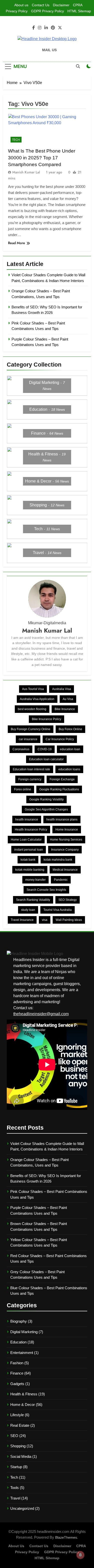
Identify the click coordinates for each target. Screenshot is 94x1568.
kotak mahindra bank (58, 859)
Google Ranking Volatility (46, 799)
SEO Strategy (67, 900)
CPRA (77, 5)
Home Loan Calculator (26, 839)
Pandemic (61, 879)
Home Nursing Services (66, 839)
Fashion (16, 1363)
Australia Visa (61, 689)
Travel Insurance (22, 920)
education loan (70, 749)
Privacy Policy (17, 11)
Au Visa (68, 699)
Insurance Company (65, 849)
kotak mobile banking (29, 869)
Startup (16, 1467)
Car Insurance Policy (60, 739)
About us (21, 5)
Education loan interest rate (31, 769)
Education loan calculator (46, 759)
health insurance (26, 819)
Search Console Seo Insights (46, 890)
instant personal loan (28, 849)
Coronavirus (21, 749)
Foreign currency (29, 779)
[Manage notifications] (80, 1555)
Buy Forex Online (70, 729)
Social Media (20, 1456)
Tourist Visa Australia (57, 910)
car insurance (28, 739)
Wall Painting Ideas (69, 920)
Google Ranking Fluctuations (59, 789)
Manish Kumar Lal (26, 172)
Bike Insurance (65, 709)
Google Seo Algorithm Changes (46, 809)
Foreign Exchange (62, 779)
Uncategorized (22, 1508)
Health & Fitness (23, 1394)
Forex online (22, 789)
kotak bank (28, 859)
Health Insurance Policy (31, 829)
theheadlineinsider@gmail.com (41, 1014)
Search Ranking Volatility (33, 900)
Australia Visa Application (37, 699)
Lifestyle (17, 1415)
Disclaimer (61, 5)
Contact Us (40, 5)
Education (18, 1342)
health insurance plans (61, 819)
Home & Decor (22, 1404)
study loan (28, 910)
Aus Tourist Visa (33, 689)
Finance (16, 1373)
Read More (16, 242)
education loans (69, 769)
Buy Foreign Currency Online (30, 729)
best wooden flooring (32, 709)
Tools (14, 1487)
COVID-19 (45, 749)
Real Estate (19, 1425)
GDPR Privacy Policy (47, 11)
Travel (15, 1498)
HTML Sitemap (79, 11)
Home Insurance (66, 829)
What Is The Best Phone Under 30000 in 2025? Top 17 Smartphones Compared (41, 157)
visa (44, 920)
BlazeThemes (66, 1537)
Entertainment (21, 1352)
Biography (18, 1321)
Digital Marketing (24, 1332)
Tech (16, 140)
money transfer (35, 879)
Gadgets (17, 1384)
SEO (14, 1436)
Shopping (18, 1446)
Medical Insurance (65, 869)
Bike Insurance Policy (46, 719)
